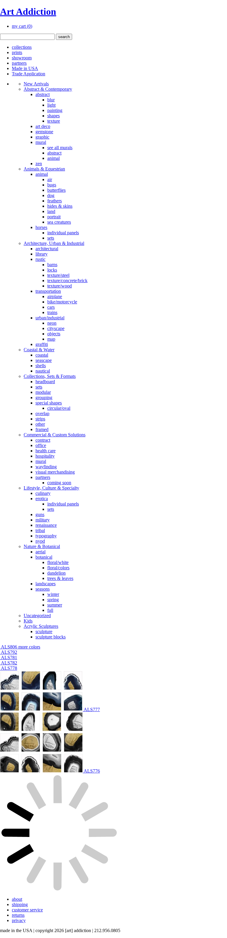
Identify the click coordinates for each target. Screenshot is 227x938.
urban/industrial (49, 317)
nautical (42, 370)
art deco (42, 126)
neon (51, 323)
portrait (54, 216)
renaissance (46, 525)
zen (38, 163)
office (40, 445)
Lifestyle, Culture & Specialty (51, 487)
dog (50, 195)
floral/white (58, 562)
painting (54, 110)
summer (54, 604)
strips (40, 418)
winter (53, 594)
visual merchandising (55, 471)
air (49, 179)
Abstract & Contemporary (48, 89)
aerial (40, 551)
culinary (43, 493)
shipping (20, 904)
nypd (40, 541)
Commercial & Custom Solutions (54, 434)
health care (45, 450)
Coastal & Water (39, 349)
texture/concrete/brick (67, 280)
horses (41, 227)
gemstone (44, 131)
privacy (19, 920)
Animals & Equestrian (44, 168)
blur (51, 99)
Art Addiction (28, 11)
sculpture (43, 631)
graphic (42, 136)
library (41, 253)
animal (53, 158)
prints (17, 52)
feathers (54, 200)
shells (40, 365)
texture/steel (58, 275)
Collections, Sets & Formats (50, 376)
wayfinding (46, 466)
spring (53, 599)
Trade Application (28, 73)
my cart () (22, 26)
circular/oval (58, 408)
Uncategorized (37, 615)
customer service (27, 909)
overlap (42, 413)
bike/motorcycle (62, 301)
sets (50, 237)
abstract (42, 94)
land (51, 211)
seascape (43, 360)
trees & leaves (60, 578)
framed (41, 429)
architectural (46, 248)
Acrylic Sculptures (41, 626)
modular (43, 392)
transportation (48, 291)
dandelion (56, 573)
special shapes (48, 402)
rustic (40, 259)
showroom (22, 57)
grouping (43, 397)
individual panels (63, 232)
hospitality (45, 456)
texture (53, 120)
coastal (41, 354)
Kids (28, 620)
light (51, 105)
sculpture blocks (50, 636)
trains (52, 312)
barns (52, 264)
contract (42, 440)
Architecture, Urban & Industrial (54, 243)
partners (19, 63)
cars (51, 307)
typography (46, 535)
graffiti (41, 344)
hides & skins (59, 206)
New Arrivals (36, 83)
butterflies (56, 190)
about (17, 899)
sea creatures (59, 222)
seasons (42, 588)
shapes (53, 115)
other (40, 424)
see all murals (59, 147)
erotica (41, 498)
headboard (45, 381)
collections (22, 47)
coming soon (59, 482)
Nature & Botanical (42, 546)
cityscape (55, 328)
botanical (43, 557)
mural (40, 142)
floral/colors (58, 567)
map (51, 339)
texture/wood (59, 285)
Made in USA (25, 68)
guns (39, 514)
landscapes (45, 583)
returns (18, 915)
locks (52, 269)
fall (50, 610)
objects (53, 333)
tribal (40, 530)
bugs (51, 184)
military (42, 519)
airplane (54, 296)
